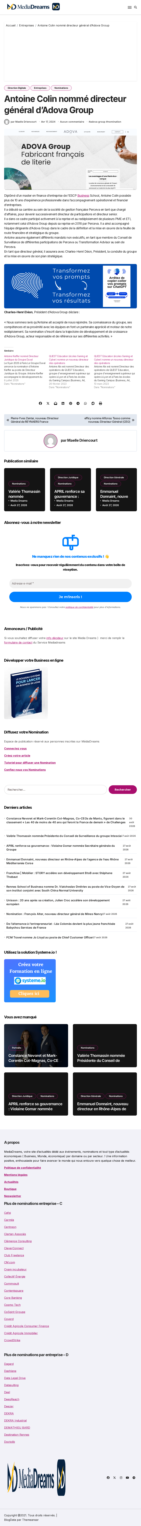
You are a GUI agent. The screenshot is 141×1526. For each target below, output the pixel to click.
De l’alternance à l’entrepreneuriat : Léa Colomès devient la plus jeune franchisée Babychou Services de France (60, 925)
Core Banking (13, 1297)
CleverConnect (14, 1248)
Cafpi (7, 1213)
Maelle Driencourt (82, 440)
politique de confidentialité (79, 607)
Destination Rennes (16, 1434)
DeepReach (11, 1399)
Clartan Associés (15, 1234)
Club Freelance (14, 1255)
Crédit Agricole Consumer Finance (26, 1326)
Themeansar (30, 1520)
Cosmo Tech (12, 1305)
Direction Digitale (17, 88)
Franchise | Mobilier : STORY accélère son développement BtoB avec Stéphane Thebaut (59, 875)
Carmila (9, 1220)
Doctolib (9, 1441)
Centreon (10, 1227)
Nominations (61, 88)
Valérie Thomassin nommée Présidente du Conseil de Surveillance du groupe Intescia (63, 836)
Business (83, 195)
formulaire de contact (18, 642)
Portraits (16, 1047)
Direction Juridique (68, 477)
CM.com (9, 1262)
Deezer (9, 1406)
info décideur (54, 638)
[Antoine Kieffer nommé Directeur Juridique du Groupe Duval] (26, 370)
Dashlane (10, 1371)
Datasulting (11, 1385)
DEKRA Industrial (15, 1420)
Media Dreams (19, 500)
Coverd (9, 1319)
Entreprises (40, 88)
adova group (97, 121)
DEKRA (9, 1413)
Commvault (11, 1283)
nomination (114, 121)
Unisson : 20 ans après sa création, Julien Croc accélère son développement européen (58, 902)
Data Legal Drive (15, 1378)
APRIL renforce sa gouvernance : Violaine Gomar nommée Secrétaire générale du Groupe (60, 847)
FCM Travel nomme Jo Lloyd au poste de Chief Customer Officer (49, 937)
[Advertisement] (71, 53)
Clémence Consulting (18, 1241)
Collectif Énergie (14, 1276)
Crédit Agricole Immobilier (21, 1333)
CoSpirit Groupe (14, 1312)
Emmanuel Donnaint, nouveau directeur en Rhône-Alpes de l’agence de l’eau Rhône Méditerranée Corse (62, 861)
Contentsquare (13, 1290)
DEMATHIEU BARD (17, 1427)
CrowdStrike (12, 1340)
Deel (7, 1392)
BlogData (10, 1520)
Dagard (9, 1364)
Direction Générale (114, 477)
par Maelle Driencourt (23, 121)
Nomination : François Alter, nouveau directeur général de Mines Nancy (54, 914)
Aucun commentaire (72, 121)
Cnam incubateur (15, 1269)
